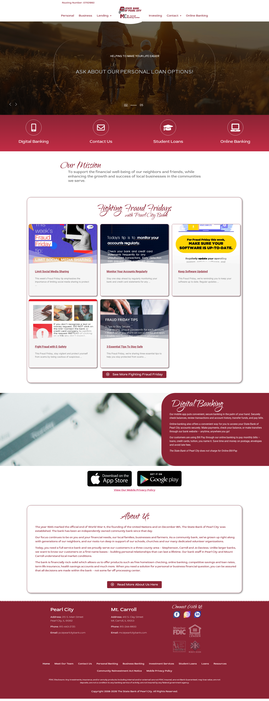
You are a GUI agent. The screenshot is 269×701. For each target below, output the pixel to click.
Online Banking (197, 15)
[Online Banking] (235, 127)
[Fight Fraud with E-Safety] (63, 319)
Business (85, 15)
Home (46, 663)
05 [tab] (126, 107)
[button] (104, 15)
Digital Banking (34, 141)
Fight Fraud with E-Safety (50, 346)
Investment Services (161, 663)
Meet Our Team (63, 663)
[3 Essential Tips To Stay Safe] (134, 319)
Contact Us (101, 141)
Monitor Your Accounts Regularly (127, 271)
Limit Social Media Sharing (52, 271)
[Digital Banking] (34, 127)
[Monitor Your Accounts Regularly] (134, 244)
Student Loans (168, 141)
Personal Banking (107, 663)
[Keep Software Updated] (206, 244)
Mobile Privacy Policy (159, 670)
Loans (205, 663)
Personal (67, 15)
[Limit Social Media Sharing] (63, 244)
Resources (220, 663)
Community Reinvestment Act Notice (119, 670)
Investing (155, 15)
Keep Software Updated (193, 271)
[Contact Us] (101, 127)
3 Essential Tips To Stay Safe (125, 346)
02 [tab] (126, 105)
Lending (103, 15)
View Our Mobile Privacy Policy (134, 490)
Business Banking (133, 663)
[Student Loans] (168, 127)
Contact (172, 15)
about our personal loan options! (134, 71)
